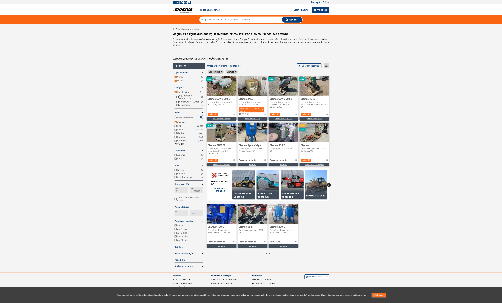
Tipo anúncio (181, 72)
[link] (221, 86)
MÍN (176, 188)
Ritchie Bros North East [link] (221, 119)
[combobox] (306, 277)
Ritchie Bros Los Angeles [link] (314, 164)
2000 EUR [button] (275, 242)
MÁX (192, 188)
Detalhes (179, 247)
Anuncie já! (322, 9)
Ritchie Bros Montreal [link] (221, 164)
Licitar (211, 114)
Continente (180, 150)
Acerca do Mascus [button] (181, 279)
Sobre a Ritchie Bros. (183, 283)
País (177, 165)
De (176, 211)
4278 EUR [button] (244, 114)
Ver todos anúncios (221, 189)
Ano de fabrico (182, 207)
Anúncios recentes (184, 221)
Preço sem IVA (182, 184)
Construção (183, 29)
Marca (178, 112)
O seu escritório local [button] (262, 279)
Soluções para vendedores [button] (224, 279)
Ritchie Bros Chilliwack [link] (283, 119)
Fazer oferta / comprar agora (249, 109)
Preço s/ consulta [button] (247, 160)
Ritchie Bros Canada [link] (314, 119)
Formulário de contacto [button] (263, 283)
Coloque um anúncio (221, 283)
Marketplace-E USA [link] (252, 119)
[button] (189, 66)
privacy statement (349, 295)
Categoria (179, 87)
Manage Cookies (327, 295)
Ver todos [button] (179, 143)
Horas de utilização (184, 253)
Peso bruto (180, 260)
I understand (378, 295)
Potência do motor (184, 266)
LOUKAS (252, 164)
